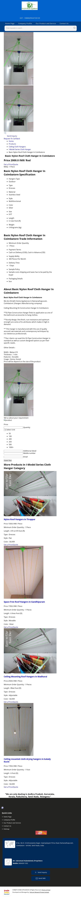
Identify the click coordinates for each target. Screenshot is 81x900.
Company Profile (25, 23)
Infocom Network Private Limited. (39, 892)
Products (12, 144)
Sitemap (6, 829)
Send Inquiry (12, 136)
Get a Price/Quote (11, 164)
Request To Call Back (12, 138)
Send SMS (42, 878)
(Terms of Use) (46, 890)
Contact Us (64, 23)
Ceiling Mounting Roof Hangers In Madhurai (25, 676)
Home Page (9, 23)
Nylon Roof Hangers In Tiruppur (19, 519)
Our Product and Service (46, 23)
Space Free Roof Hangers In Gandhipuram (24, 601)
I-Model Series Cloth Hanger (20, 149)
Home (11, 141)
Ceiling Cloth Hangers (17, 146)
